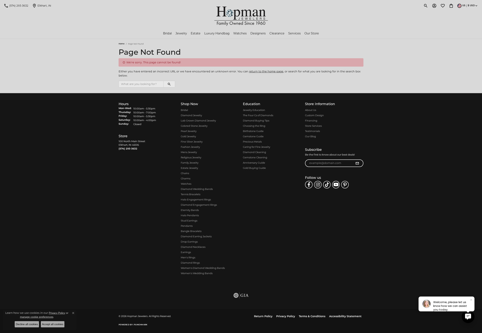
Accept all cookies (52, 324)
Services (294, 33)
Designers (258, 33)
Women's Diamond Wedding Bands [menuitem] (203, 267)
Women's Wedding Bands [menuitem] (197, 273)
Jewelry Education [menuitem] (254, 110)
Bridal (167, 33)
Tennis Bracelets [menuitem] (190, 194)
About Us (310, 110)
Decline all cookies (27, 324)
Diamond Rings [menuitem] (190, 262)
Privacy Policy (285, 316)
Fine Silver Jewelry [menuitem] (192, 141)
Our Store (311, 33)
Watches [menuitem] (186, 183)
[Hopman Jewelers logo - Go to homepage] (241, 16)
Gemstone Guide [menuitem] (253, 136)
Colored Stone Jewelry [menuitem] (194, 125)
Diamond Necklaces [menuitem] (193, 246)
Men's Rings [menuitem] (188, 257)
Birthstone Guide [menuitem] (253, 131)
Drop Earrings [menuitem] (189, 241)
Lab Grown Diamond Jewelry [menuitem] (198, 120)
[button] (425, 5)
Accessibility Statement (345, 316)
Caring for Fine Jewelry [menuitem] (256, 146)
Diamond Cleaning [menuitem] (254, 152)
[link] (16, 5)
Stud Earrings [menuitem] (189, 220)
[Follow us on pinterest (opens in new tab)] (345, 184)
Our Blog (310, 136)
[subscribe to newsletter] (357, 163)
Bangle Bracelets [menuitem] (191, 231)
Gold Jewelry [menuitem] (188, 136)
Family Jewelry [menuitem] (189, 162)
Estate (196, 33)
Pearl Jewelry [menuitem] (189, 131)
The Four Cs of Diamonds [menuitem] (258, 115)
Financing (311, 120)
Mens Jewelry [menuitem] (189, 152)
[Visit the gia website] (241, 295)
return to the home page (266, 71)
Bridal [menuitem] (184, 110)
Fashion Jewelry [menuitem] (190, 146)
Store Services (313, 125)
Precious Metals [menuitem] (252, 141)
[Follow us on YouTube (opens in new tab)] (336, 184)
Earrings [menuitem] (186, 252)
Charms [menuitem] (185, 178)
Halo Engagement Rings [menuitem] (196, 199)
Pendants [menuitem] (187, 225)
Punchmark (140, 325)
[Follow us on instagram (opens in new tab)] (318, 184)
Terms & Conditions (312, 316)
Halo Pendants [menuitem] (190, 215)
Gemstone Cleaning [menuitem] (255, 157)
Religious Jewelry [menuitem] (191, 157)
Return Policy (263, 316)
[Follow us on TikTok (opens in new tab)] (327, 184)
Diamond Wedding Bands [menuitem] (197, 188)
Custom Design (314, 115)
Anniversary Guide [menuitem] (254, 162)
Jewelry (181, 33)
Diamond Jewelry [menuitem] (191, 115)
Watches (240, 33)
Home (121, 44)
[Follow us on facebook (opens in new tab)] (309, 184)
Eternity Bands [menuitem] (190, 210)
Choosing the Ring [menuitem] (254, 125)
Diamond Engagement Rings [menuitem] (199, 204)
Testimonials (312, 131)
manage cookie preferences (36, 316)
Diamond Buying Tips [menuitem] (256, 120)
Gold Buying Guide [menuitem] (254, 167)
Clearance (276, 33)
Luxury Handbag (217, 33)
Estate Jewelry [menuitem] (189, 167)
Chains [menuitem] (185, 173)
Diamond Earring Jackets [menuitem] (196, 236)
